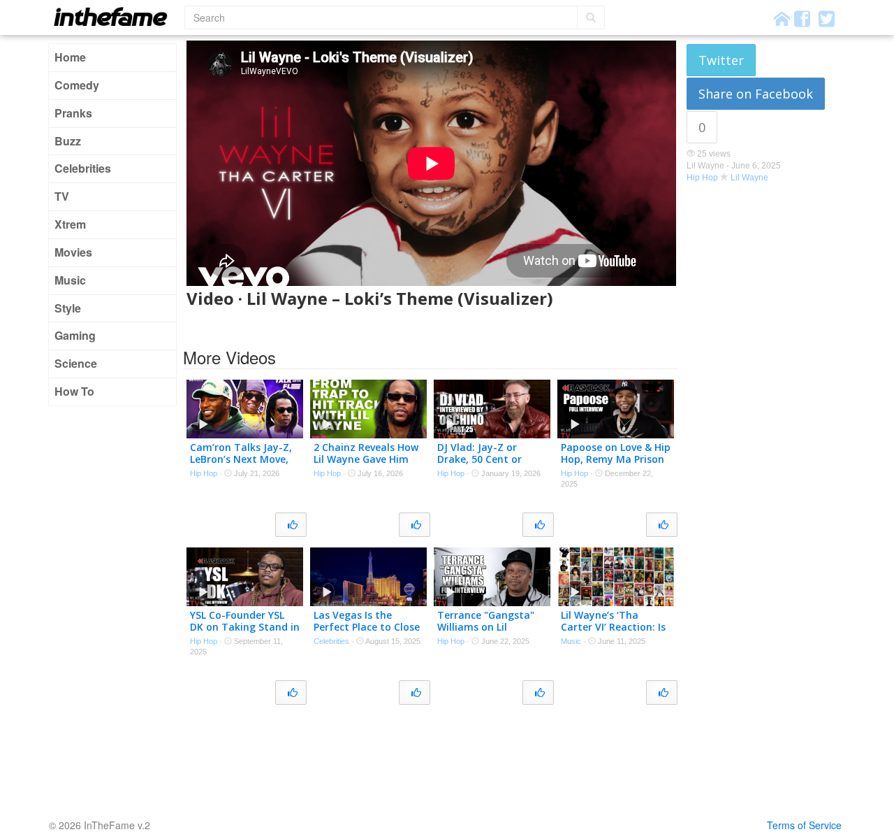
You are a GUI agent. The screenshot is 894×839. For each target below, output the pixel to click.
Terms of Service (804, 825)
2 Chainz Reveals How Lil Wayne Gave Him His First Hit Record (366, 459)
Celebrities (82, 168)
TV (61, 196)
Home (70, 57)
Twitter (721, 60)
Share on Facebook (755, 93)
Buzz (67, 141)
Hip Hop (702, 177)
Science (75, 363)
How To (74, 391)
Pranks (73, 113)
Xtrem (70, 224)
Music (70, 280)
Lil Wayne (749, 177)
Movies (73, 252)
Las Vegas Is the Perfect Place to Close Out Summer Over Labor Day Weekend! (367, 632)
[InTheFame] (115, 16)
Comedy (76, 85)
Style (67, 308)
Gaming (75, 335)
